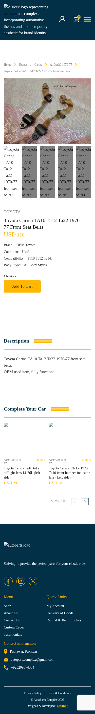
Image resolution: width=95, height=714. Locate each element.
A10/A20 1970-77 (61, 64)
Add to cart (22, 286)
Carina (38, 64)
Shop (7, 606)
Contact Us (12, 620)
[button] (85, 501)
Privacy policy (32, 693)
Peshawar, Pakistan (23, 651)
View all (58, 501)
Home (7, 64)
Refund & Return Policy (64, 620)
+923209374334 (22, 667)
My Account (55, 606)
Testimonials (13, 634)
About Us (10, 613)
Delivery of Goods (60, 613)
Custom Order (14, 627)
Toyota (23, 64)
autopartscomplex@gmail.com (32, 659)
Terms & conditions (59, 693)
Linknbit (62, 706)
